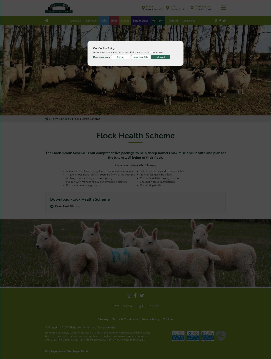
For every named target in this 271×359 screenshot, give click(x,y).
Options (120, 57)
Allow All (161, 57)
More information (101, 57)
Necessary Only (141, 57)
